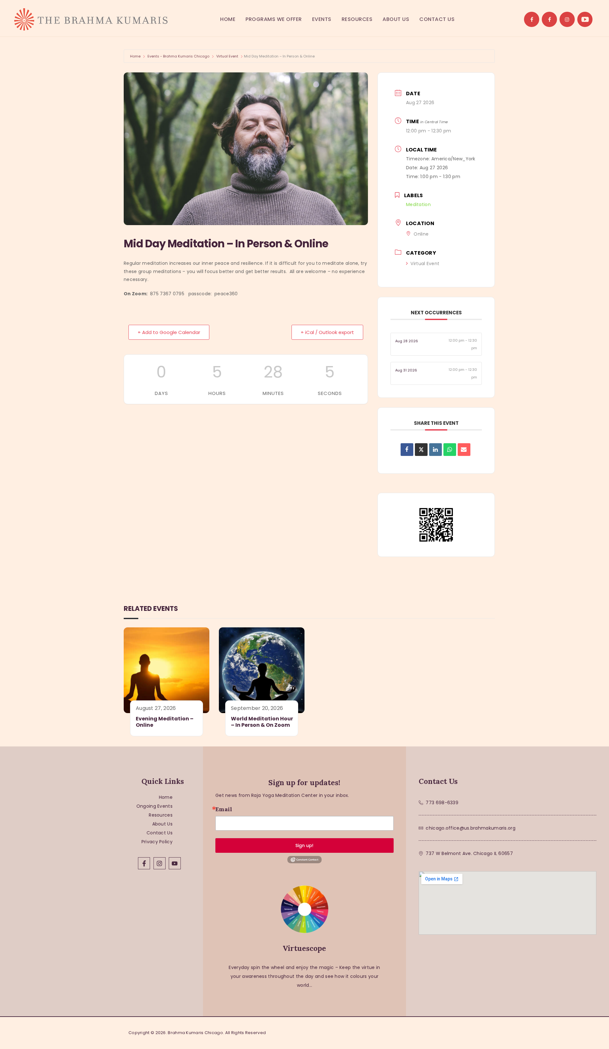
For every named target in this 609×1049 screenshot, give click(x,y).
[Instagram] (160, 863)
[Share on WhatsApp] (449, 449)
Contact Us (160, 833)
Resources (161, 815)
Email (223, 809)
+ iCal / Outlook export (327, 332)
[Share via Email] (464, 449)
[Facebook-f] (144, 863)
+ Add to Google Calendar (169, 332)
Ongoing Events (154, 806)
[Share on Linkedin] (435, 449)
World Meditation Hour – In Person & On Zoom (262, 722)
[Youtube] (175, 863)
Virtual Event (227, 56)
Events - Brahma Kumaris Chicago (178, 56)
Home (135, 56)
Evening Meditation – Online (164, 722)
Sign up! (304, 845)
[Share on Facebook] (407, 449)
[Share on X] (421, 449)
